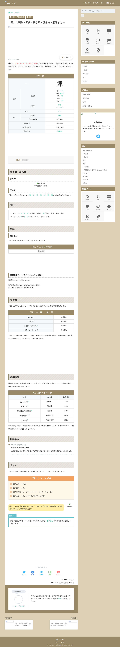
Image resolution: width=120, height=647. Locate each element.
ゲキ (62, 101)
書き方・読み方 (87, 150)
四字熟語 (86, 74)
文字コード (86, 173)
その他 (85, 66)
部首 (109, 33)
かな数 (87, 43)
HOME (61, 639)
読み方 (86, 157)
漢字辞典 (95, 3)
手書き (87, 33)
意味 (84, 160)
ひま (62, 107)
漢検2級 (21, 17)
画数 (98, 33)
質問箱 (85, 81)
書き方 (86, 154)
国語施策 (85, 180)
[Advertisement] (41, 143)
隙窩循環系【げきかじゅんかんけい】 (96, 170)
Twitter (60, 598)
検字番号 (85, 176)
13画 (13, 17)
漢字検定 (87, 53)
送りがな (109, 43)
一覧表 (85, 70)
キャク (62, 93)
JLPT (98, 53)
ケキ (62, 91)
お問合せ (50, 521)
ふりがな (98, 43)
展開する (25, 160)
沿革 (102, 3)
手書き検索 (86, 3)
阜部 (30, 17)
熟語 (84, 163)
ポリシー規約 (60, 642)
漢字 (72, 580)
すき (59, 105)
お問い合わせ (110, 3)
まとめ (85, 183)
